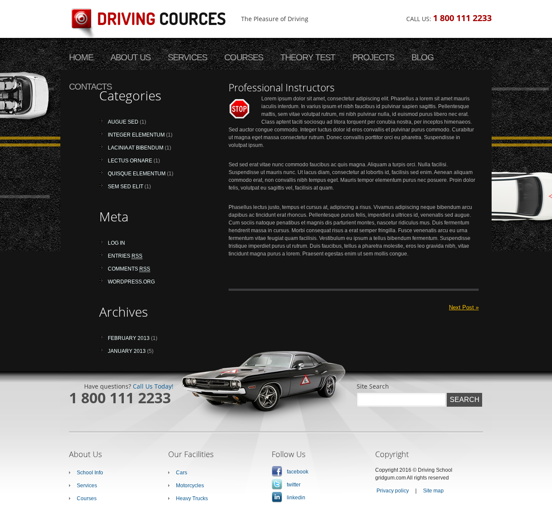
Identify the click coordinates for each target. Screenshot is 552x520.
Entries (125, 256)
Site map (433, 491)
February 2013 (129, 338)
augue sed (123, 122)
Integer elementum (136, 135)
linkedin (296, 498)
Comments (129, 269)
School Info (90, 473)
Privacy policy (392, 491)
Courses (87, 498)
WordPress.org (131, 282)
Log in (116, 243)
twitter (294, 485)
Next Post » (464, 307)
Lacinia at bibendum (135, 148)
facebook (297, 472)
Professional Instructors (282, 87)
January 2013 (127, 351)
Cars (181, 473)
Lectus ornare (130, 161)
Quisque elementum (137, 174)
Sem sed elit (125, 187)
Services (87, 486)
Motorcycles (190, 486)
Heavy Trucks (192, 498)
